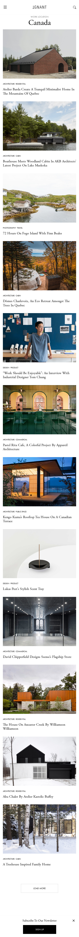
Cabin (18, 156)
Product (14, 367)
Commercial (21, 439)
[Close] (73, 920)
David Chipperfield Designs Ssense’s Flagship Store (37, 657)
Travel (20, 228)
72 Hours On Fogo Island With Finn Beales (32, 233)
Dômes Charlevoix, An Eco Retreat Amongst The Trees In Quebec (36, 303)
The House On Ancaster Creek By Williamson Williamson (34, 726)
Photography (9, 228)
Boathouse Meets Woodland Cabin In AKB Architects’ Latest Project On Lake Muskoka (39, 163)
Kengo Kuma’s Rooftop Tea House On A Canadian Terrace (37, 519)
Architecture (9, 84)
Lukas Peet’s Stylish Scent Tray (23, 589)
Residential (21, 84)
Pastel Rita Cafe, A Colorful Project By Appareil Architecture (35, 447)
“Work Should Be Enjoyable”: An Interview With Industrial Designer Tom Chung (36, 375)
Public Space (21, 511)
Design (6, 367)
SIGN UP (39, 929)
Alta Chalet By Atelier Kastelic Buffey (28, 796)
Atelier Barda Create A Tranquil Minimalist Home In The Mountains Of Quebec (38, 91)
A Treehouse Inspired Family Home (27, 864)
